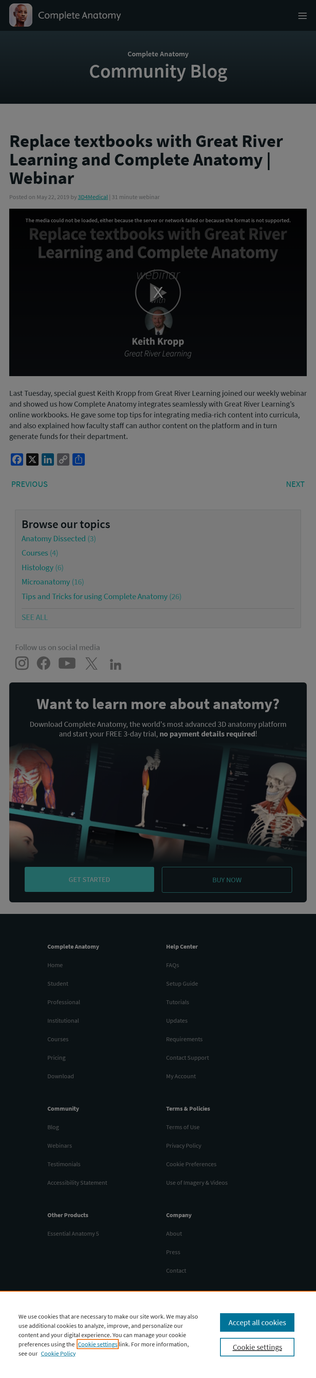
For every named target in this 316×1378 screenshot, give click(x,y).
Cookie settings (98, 1344)
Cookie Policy (58, 1353)
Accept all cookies (257, 1322)
